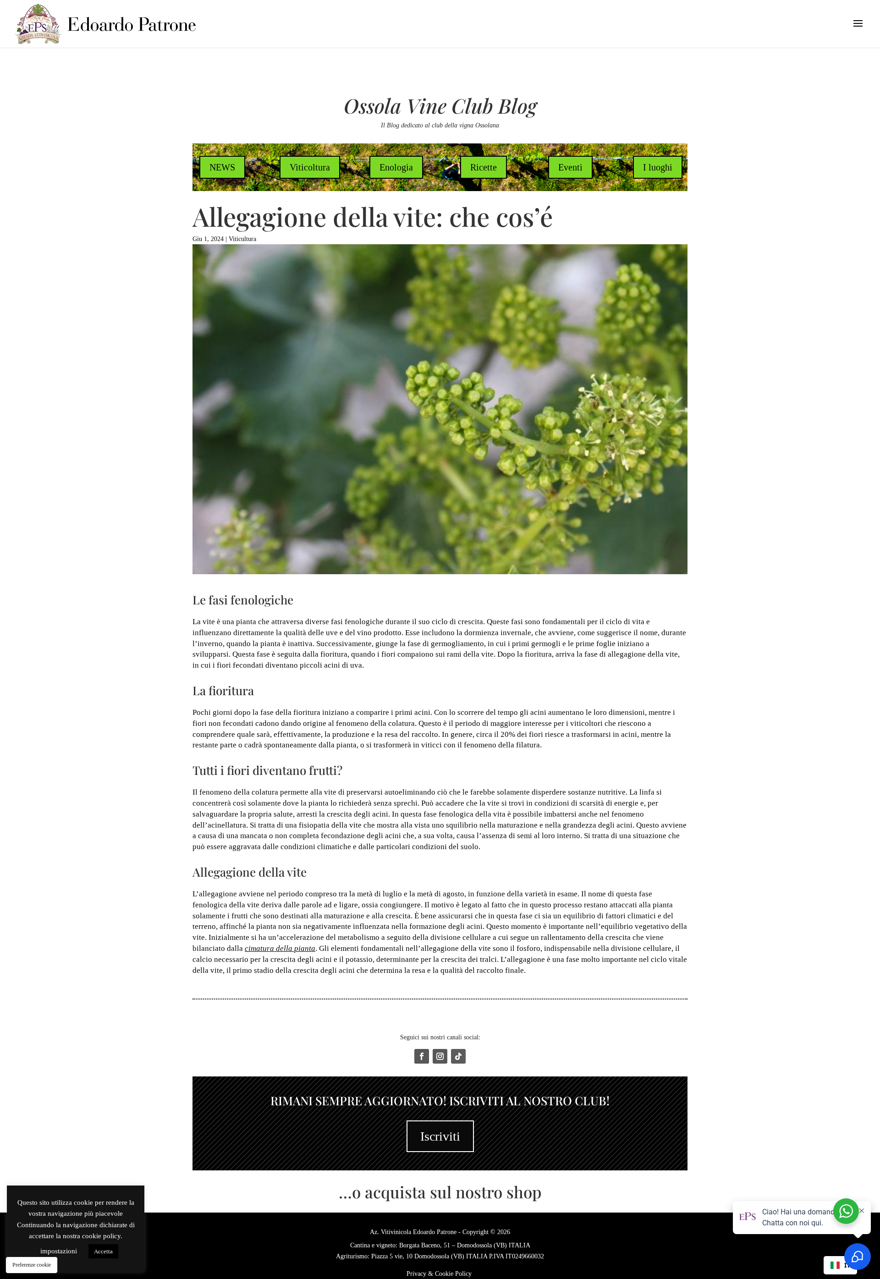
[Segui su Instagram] (440, 1056)
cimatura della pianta (280, 948)
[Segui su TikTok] (458, 1056)
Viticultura (242, 239)
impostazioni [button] (58, 1251)
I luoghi (657, 167)
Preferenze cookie (31, 1265)
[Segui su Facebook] (421, 1056)
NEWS (222, 167)
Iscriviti (440, 1136)
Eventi (570, 167)
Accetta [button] (103, 1251)
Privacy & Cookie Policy (440, 1273)
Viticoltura (310, 167)
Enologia (396, 167)
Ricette (483, 167)
